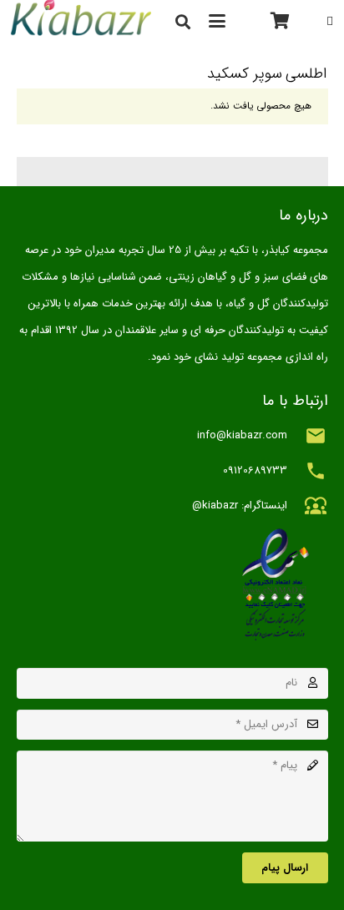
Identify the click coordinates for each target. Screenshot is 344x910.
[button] (217, 21)
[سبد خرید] (280, 21)
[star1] (172, 584)
